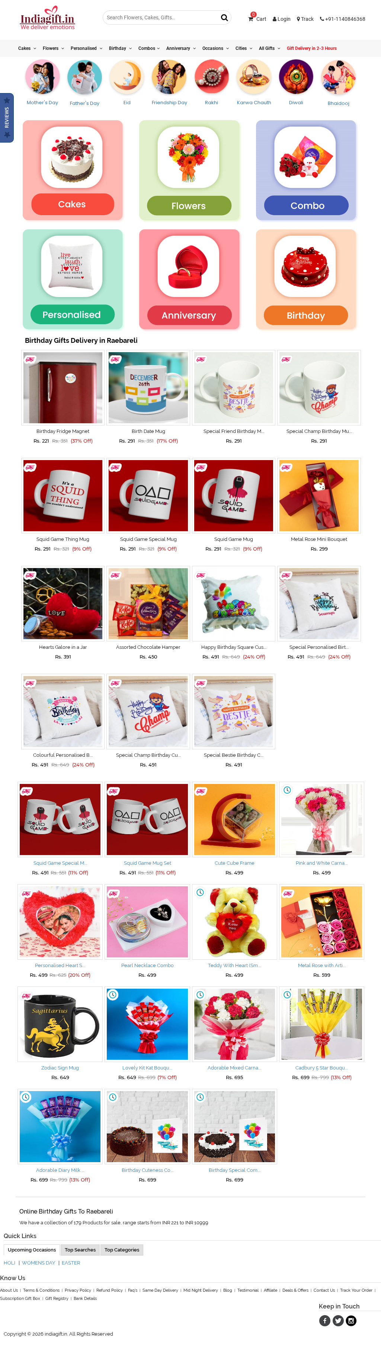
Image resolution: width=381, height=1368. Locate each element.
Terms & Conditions (41, 1290)
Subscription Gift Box (20, 1298)
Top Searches (80, 1250)
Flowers (51, 48)
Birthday (118, 48)
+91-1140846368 (344, 19)
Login (283, 19)
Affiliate (270, 1290)
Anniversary (178, 48)
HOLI (9, 1263)
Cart (259, 19)
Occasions (213, 48)
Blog (227, 1290)
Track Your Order (356, 1290)
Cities (242, 48)
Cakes (25, 48)
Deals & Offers (295, 1290)
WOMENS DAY (38, 1263)
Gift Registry (56, 1298)
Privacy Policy (78, 1290)
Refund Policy (109, 1290)
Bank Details (85, 1298)
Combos (146, 48)
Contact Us (324, 1290)
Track (307, 19)
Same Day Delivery (160, 1290)
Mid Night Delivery (200, 1290)
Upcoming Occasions (32, 1250)
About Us (9, 1290)
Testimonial (248, 1290)
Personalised (84, 48)
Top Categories (122, 1250)
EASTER (71, 1263)
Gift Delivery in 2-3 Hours (312, 48)
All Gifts (267, 48)
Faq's (132, 1290)
